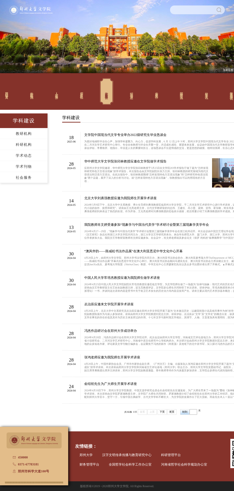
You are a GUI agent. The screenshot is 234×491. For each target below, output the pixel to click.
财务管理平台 (89, 464)
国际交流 (181, 92)
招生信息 (131, 92)
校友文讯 (206, 92)
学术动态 (24, 155)
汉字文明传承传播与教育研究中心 (127, 455)
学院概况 (31, 92)
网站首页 (7, 92)
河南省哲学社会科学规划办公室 (184, 464)
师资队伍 (81, 92)
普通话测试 (231, 92)
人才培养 (56, 92)
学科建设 (106, 92)
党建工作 (156, 92)
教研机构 (24, 134)
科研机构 (24, 145)
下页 (162, 412)
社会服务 (24, 177)
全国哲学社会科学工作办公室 (130, 464)
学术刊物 (24, 166)
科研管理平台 (171, 455)
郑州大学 (86, 455)
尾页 (171, 412)
